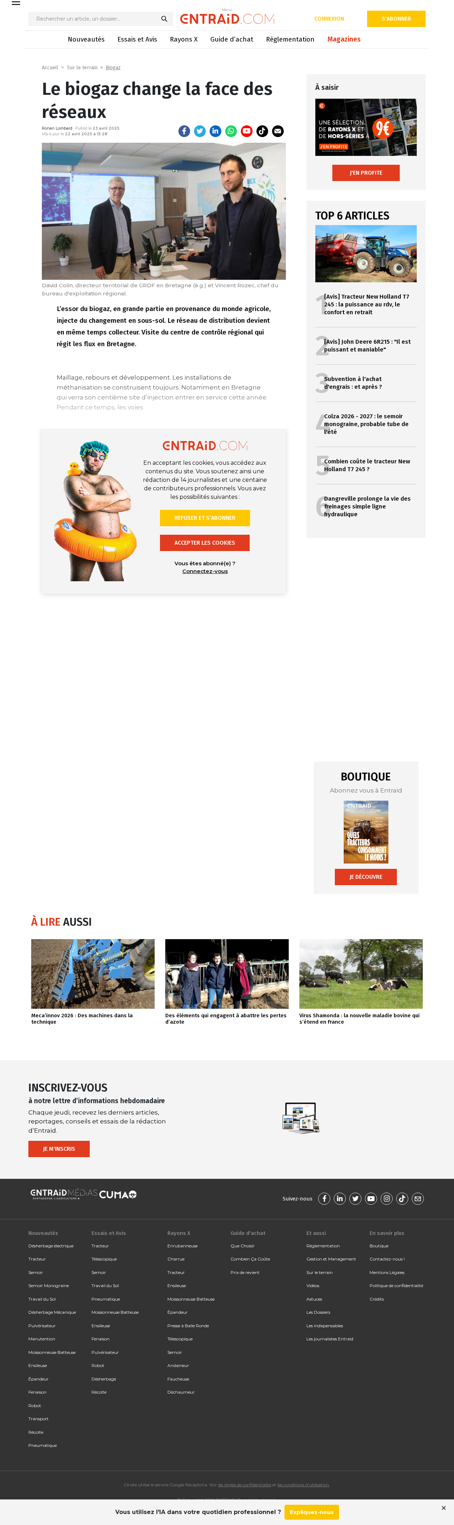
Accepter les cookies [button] (205, 542)
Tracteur (37, 1259)
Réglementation (290, 39)
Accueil (50, 68)
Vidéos (312, 1285)
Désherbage (104, 1379)
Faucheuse (178, 1379)
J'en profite (366, 172)
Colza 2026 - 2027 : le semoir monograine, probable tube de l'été (366, 424)
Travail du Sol (42, 1299)
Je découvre (365, 876)
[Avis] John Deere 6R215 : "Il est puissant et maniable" (367, 345)
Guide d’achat (231, 39)
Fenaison (37, 1392)
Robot (34, 1405)
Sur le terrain (82, 68)
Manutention (41, 1338)
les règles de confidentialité (244, 1484)
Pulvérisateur (42, 1325)
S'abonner (396, 18)
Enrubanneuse (182, 1245)
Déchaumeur (181, 1392)
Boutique (379, 1245)
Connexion (329, 18)
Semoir (35, 1272)
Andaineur (178, 1365)
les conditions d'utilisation (303, 1484)
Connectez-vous (205, 571)
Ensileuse (37, 1365)
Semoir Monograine (48, 1285)
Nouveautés (86, 39)
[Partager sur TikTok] (262, 131)
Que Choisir (243, 1245)
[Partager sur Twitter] (200, 131)
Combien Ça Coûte (250, 1259)
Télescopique (104, 1259)
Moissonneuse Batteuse (52, 1352)
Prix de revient (245, 1272)
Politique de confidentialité (396, 1285)
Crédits (377, 1299)
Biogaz (113, 68)
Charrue (175, 1259)
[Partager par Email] (278, 131)
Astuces (314, 1299)
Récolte (35, 1432)
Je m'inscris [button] (59, 1148)
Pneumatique (42, 1445)
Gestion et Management (331, 1259)
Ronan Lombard (57, 128)
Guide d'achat (248, 1233)
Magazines (344, 39)
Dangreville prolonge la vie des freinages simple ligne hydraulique (367, 506)
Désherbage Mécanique (52, 1312)
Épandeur (38, 1379)
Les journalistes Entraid (329, 1338)
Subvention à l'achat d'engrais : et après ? (353, 383)
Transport (38, 1418)
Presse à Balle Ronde (188, 1325)
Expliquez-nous (312, 1512)
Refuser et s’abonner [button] (205, 517)
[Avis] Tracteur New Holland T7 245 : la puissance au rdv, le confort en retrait (366, 304)
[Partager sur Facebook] (184, 131)
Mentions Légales (387, 1272)
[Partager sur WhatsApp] (231, 131)
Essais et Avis (137, 39)
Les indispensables (324, 1325)
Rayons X (184, 39)
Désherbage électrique (50, 1245)
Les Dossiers (318, 1312)
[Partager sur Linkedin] (215, 131)
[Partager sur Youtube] (247, 131)
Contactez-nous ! (387, 1259)
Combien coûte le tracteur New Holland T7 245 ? (367, 465)
